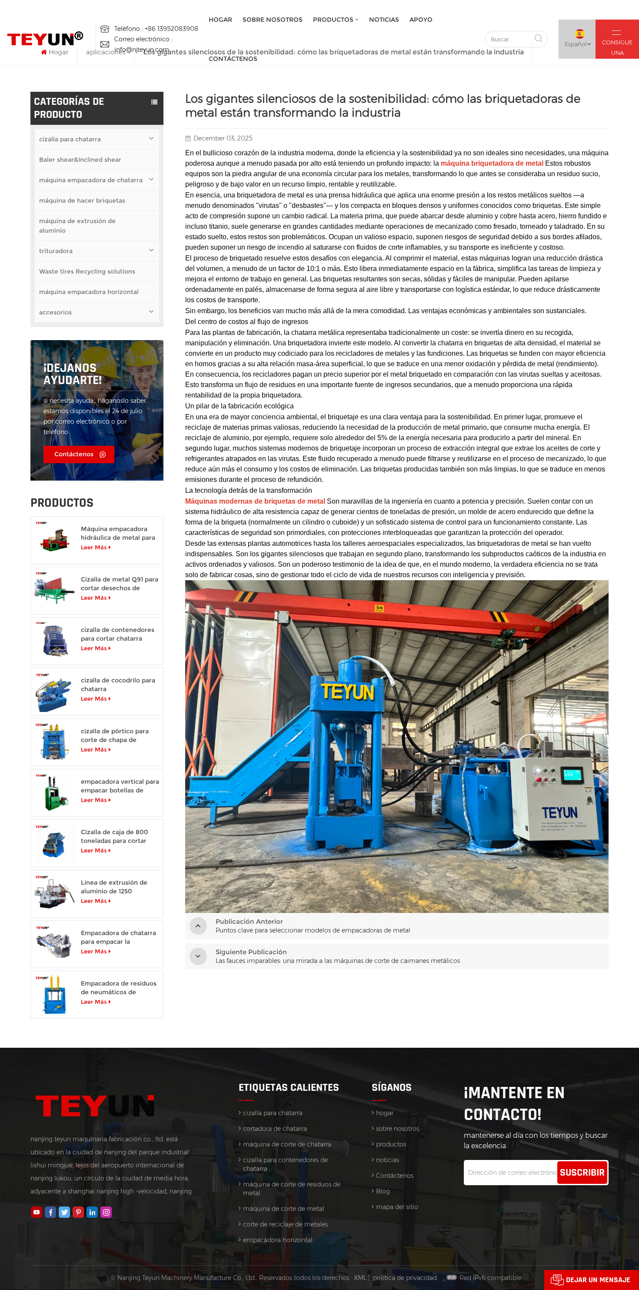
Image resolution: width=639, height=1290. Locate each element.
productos (391, 1144)
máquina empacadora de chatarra (91, 180)
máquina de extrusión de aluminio (77, 225)
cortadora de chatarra (275, 1129)
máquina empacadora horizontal (89, 292)
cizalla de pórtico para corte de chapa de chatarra (115, 735)
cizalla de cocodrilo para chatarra (118, 684)
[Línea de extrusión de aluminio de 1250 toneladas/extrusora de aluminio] (54, 894)
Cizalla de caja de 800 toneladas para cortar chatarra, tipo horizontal (118, 836)
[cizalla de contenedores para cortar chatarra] (54, 641)
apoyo (421, 19)
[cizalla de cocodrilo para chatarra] (54, 692)
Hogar (220, 19)
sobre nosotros (273, 19)
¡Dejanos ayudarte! (72, 374)
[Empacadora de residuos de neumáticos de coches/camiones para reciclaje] (54, 995)
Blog (383, 1191)
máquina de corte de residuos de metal (291, 1188)
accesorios (55, 312)
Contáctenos (233, 59)
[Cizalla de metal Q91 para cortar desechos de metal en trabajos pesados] (54, 591)
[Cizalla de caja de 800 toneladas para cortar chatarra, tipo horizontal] (54, 843)
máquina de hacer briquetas (82, 200)
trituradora (56, 251)
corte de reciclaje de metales (285, 1224)
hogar (384, 1113)
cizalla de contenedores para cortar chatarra (117, 634)
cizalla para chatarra (70, 139)
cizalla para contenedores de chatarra (285, 1164)
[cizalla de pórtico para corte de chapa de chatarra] (54, 742)
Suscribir (582, 1172)
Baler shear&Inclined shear (80, 160)
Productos (333, 19)
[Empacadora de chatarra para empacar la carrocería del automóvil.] (54, 944)
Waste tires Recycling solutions (87, 271)
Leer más (94, 547)
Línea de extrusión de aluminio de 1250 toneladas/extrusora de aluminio (117, 887)
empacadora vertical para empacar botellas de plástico (120, 786)
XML (360, 1278)
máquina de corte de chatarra (287, 1144)
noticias (384, 19)
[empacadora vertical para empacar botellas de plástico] (54, 793)
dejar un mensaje (598, 1280)
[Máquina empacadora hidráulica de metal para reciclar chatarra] (54, 540)
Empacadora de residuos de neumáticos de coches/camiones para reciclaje (118, 987)
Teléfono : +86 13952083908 (156, 29)
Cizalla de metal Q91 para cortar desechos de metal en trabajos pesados (119, 583)
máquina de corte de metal (283, 1209)
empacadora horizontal (278, 1240)
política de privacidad (405, 1278)
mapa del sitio (397, 1207)
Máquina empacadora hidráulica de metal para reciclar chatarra (118, 533)
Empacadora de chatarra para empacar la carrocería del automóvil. (119, 937)
